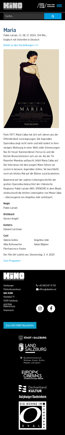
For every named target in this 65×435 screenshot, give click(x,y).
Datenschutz (9, 306)
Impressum (8, 310)
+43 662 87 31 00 (47, 285)
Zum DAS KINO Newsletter (20, 325)
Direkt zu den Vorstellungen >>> (20, 45)
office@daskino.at (47, 289)
